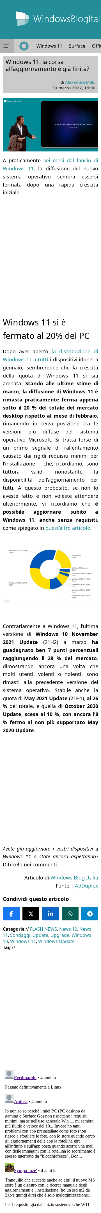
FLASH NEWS (43, 929)
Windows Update (56, 941)
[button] (7, 46)
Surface (77, 46)
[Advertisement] (50, 252)
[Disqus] (50, 1137)
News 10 (68, 929)
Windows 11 (49, 46)
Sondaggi (20, 935)
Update (40, 935)
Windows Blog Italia (74, 877)
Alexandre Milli (79, 82)
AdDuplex (86, 885)
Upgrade (59, 935)
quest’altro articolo (67, 528)
